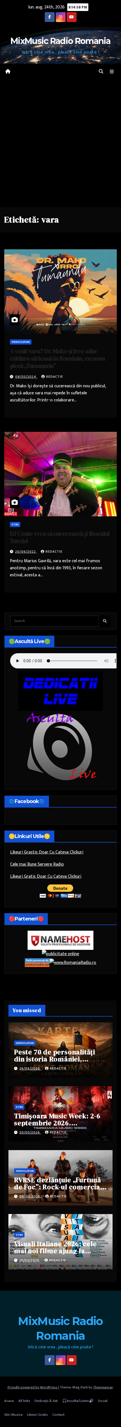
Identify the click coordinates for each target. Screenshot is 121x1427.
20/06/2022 (26, 551)
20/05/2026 (30, 1132)
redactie (54, 376)
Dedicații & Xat (46, 1401)
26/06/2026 (30, 1068)
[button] (101, 71)
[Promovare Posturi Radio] (37, 962)
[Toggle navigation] (112, 72)
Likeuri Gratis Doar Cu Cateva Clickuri (45, 876)
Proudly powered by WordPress (33, 1387)
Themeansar (103, 1387)
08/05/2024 (26, 376)
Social (102, 1401)
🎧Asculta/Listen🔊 (77, 1401)
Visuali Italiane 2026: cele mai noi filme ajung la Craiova (55, 1250)
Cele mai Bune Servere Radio (37, 864)
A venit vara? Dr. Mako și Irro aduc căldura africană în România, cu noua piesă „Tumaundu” (57, 358)
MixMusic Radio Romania (60, 41)
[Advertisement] (60, 143)
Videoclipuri (21, 342)
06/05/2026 (30, 1196)
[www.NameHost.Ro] (60, 940)
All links (24, 1401)
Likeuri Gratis (37, 1415)
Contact (58, 1415)
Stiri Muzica (13, 1415)
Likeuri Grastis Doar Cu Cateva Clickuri (46, 852)
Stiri (15, 524)
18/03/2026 (30, 1260)
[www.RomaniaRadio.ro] (73, 962)
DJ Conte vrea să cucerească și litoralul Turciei (59, 537)
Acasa (9, 1401)
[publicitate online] (60, 954)
